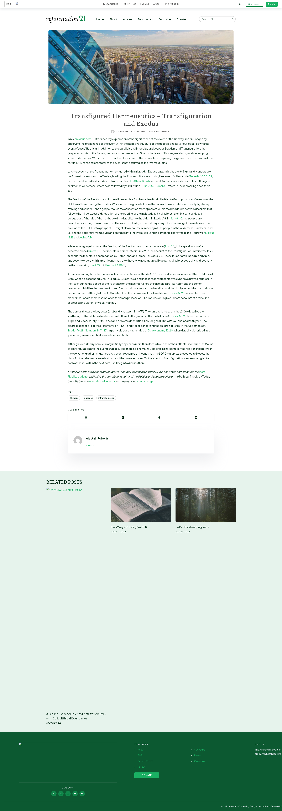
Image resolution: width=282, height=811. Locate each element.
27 (105, 330)
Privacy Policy (145, 761)
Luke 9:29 (94, 265)
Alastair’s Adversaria (102, 381)
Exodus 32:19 (177, 316)
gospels (88, 398)
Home (100, 19)
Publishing (129, 4)
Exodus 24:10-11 (115, 265)
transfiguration (106, 398)
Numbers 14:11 (93, 330)
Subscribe (165, 19)
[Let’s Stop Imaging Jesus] (206, 505)
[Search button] (233, 19)
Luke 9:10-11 (149, 186)
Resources (172, 4)
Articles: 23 (91, 446)
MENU (8, 4)
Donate (271, 4)
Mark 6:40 (176, 218)
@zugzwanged (146, 381)
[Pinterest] (159, 417)
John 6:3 (169, 246)
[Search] (240, 4)
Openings (199, 761)
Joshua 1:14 (86, 237)
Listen (197, 755)
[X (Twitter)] (122, 417)
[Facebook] (86, 417)
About (157, 4)
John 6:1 (162, 186)
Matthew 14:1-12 (140, 181)
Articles (127, 19)
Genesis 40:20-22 (200, 176)
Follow (141, 766)
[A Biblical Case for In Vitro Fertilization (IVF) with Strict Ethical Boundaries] (76, 598)
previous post (82, 139)
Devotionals (145, 19)
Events (144, 4)
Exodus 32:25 (176, 293)
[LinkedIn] (196, 417)
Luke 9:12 (93, 251)
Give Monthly (254, 4)
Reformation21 (163, 132)
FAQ (140, 755)
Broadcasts (111, 4)
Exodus (73, 398)
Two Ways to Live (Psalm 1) (129, 527)
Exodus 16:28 (76, 330)
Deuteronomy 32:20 (160, 330)
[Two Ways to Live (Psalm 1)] (141, 505)
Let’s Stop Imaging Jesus (193, 527)
